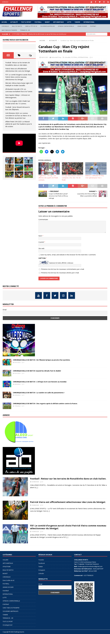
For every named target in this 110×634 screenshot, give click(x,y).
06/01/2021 (44, 57)
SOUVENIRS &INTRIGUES (47, 26)
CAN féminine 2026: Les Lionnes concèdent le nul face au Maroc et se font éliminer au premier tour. (18, 115)
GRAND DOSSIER (82, 26)
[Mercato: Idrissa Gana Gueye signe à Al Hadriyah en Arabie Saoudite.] (9, 167)
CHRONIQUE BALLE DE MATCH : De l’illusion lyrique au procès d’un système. (41, 360)
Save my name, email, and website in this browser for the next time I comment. (68, 255)
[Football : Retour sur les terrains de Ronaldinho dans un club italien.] (9, 160)
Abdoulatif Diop (56, 57)
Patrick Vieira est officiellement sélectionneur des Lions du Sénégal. (68, 502)
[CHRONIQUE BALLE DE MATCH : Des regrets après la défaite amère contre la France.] (7, 406)
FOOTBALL (38, 22)
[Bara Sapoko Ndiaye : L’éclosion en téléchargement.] (28, 167)
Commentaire (43, 219)
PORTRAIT (93, 26)
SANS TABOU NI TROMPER (9, 30)
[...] (37, 487)
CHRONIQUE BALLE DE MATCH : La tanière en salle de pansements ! (38, 393)
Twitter (40, 567)
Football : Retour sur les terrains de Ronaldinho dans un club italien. (68, 478)
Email (4, 310)
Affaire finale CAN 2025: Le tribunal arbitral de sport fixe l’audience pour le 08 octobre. (18, 124)
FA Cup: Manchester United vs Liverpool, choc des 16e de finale (72, 178)
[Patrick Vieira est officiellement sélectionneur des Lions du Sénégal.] (19, 160)
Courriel (41, 242)
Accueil (4, 22)
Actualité (14, 22)
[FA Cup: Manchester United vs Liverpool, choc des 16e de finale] (72, 168)
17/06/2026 (17, 406)
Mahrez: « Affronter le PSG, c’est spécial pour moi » (94, 177)
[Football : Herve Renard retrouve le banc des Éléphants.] (19, 174)
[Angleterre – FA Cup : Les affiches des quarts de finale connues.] (49, 168)
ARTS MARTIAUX (58, 22)
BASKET (47, 22)
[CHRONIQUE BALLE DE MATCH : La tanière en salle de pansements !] (7, 395)
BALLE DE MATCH (17, 26)
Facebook (41, 563)
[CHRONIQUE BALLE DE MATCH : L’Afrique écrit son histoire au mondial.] (7, 384)
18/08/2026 (35, 505)
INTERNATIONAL (88, 22)
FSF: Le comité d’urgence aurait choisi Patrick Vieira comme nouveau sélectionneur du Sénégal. (18, 77)
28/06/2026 (17, 384)
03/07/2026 (17, 362)
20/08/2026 (35, 482)
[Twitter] (100, 2)
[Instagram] (104, 2)
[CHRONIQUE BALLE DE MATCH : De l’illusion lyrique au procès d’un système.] (7, 362)
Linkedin (41, 573)
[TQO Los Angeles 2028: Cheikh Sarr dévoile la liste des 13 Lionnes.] (9, 174)
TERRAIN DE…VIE (25, 30)
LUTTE (69, 22)
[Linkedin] (108, 2)
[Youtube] (91, 2)
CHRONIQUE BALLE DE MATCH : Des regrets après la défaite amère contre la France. (45, 403)
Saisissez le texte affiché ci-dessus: (61, 263)
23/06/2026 (17, 395)
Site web (41, 248)
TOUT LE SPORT (26, 22)
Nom (40, 236)
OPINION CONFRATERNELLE (66, 26)
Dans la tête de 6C (31, 26)
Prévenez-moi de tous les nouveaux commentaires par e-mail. (62, 269)
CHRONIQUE (5, 26)
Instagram (41, 570)
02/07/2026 (17, 373)
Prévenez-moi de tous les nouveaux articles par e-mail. (60, 273)
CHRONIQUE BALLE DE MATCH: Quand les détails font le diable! (37, 371)
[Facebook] (95, 2)
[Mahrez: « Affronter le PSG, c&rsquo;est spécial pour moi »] (96, 168)
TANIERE (77, 22)
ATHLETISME (7, 567)
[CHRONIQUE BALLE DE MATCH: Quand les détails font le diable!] (7, 373)
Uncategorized (7, 625)
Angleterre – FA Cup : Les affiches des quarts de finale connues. (48, 178)
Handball (6, 591)
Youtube (41, 560)
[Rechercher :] (96, 34)
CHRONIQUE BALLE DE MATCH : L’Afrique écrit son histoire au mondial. (40, 382)
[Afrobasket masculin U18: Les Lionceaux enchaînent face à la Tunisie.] (19, 167)
